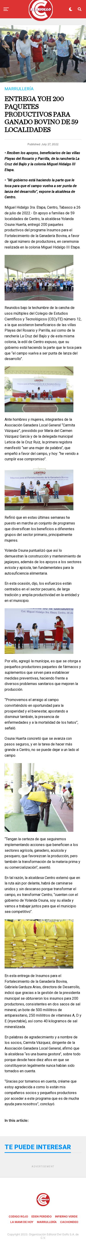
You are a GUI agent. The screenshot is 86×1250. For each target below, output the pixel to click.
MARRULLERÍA (47, 1222)
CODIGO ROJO (18, 1216)
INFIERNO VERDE (66, 1216)
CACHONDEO (69, 1222)
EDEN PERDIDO (41, 1216)
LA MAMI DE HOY (21, 1222)
